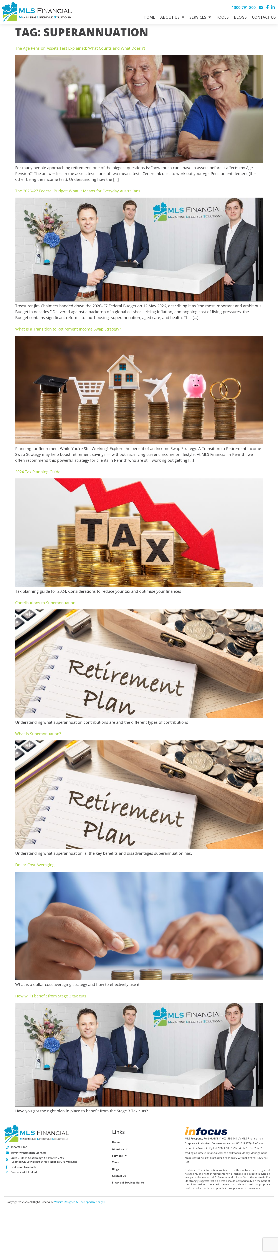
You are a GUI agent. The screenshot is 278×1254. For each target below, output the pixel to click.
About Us (170, 17)
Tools (222, 17)
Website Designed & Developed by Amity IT (79, 1202)
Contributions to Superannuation (45, 602)
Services (197, 17)
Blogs (240, 17)
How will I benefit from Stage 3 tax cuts (50, 996)
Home (149, 17)
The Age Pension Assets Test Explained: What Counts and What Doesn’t (80, 48)
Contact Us (264, 17)
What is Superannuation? (38, 733)
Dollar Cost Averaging (35, 864)
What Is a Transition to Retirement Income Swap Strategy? (68, 329)
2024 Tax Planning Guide (37, 471)
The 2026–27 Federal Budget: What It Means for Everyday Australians (77, 190)
